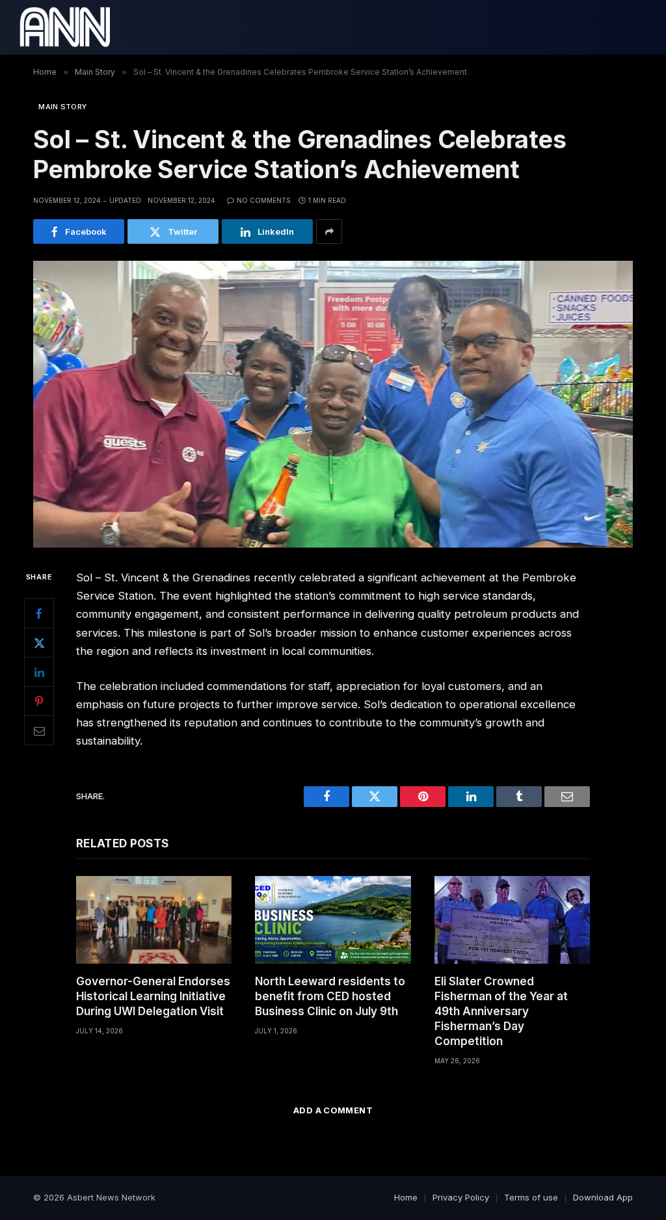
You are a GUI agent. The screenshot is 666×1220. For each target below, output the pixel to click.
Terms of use (531, 1197)
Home (406, 1197)
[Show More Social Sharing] (329, 231)
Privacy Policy (461, 1197)
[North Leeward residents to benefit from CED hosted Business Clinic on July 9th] (332, 920)
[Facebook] (39, 613)
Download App (603, 1197)
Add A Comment (333, 1110)
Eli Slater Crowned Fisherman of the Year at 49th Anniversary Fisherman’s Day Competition (501, 1011)
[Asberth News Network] (65, 27)
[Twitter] (39, 642)
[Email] (39, 730)
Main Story (62, 106)
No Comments (264, 200)
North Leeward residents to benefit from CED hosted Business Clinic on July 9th (330, 996)
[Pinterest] (39, 701)
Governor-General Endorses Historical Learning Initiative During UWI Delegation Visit (153, 996)
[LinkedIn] (39, 672)
